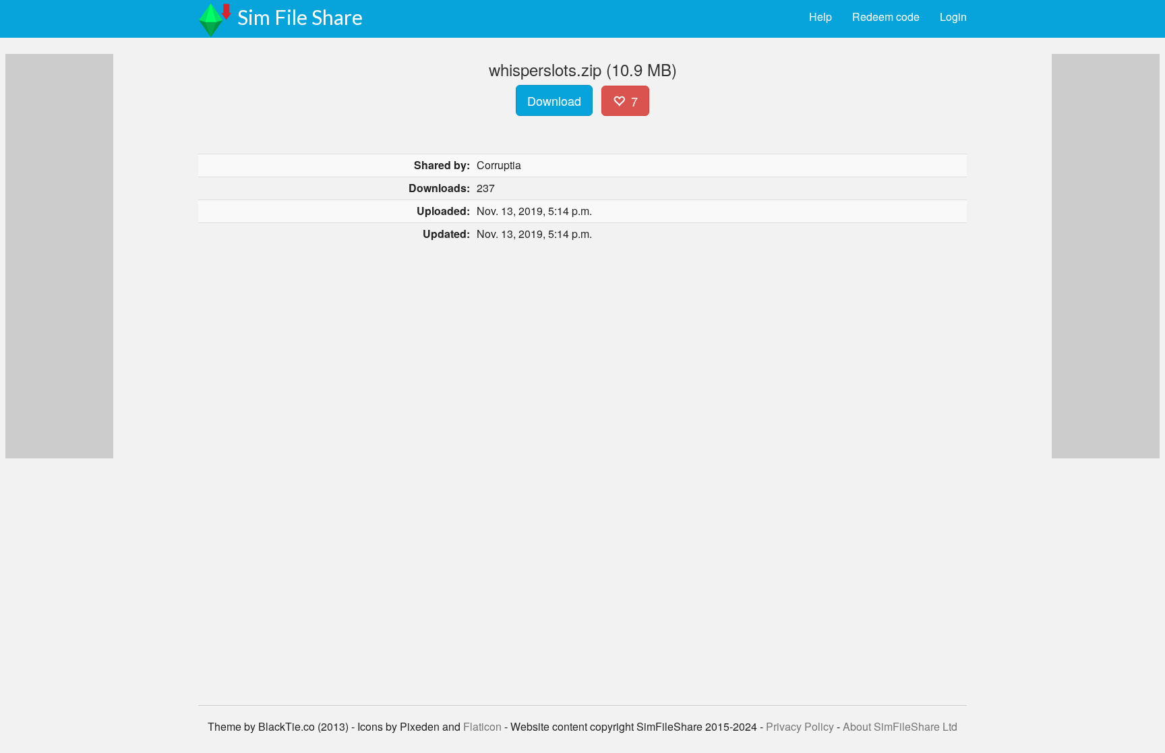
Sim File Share (300, 17)
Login (953, 16)
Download (554, 100)
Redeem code (886, 16)
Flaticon (482, 726)
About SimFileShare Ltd (900, 726)
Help (820, 16)
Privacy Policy (800, 726)
